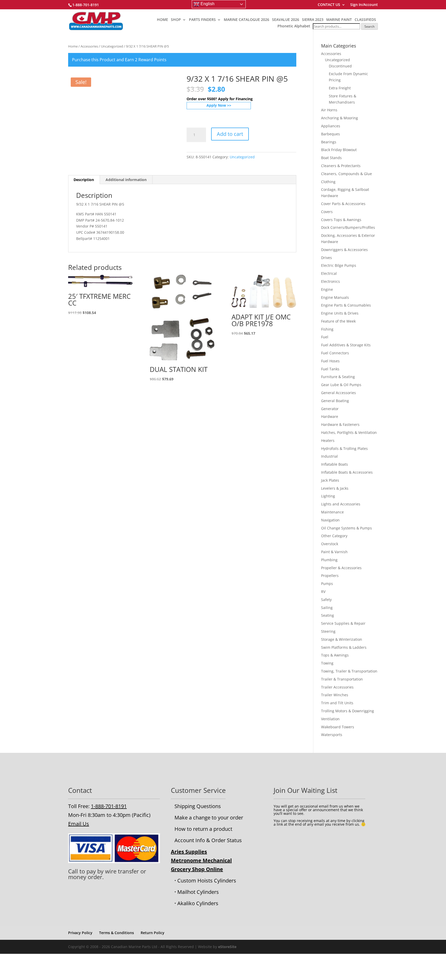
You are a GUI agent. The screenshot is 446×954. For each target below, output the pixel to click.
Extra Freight (340, 87)
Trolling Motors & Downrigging (347, 710)
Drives (326, 257)
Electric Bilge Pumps (338, 265)
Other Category (334, 535)
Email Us (78, 823)
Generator (330, 408)
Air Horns (329, 109)
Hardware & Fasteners (340, 424)
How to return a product (203, 828)
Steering (328, 631)
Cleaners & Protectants (341, 165)
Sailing (327, 607)
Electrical (329, 273)
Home (73, 46)
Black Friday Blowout (339, 149)
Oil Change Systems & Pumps (346, 528)
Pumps (327, 583)
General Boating (335, 400)
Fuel (324, 336)
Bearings (328, 141)
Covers (327, 211)
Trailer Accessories (337, 687)
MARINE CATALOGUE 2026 (246, 20)
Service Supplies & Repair (343, 623)
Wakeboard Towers (337, 726)
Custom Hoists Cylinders (206, 880)
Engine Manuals (335, 297)
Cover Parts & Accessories (343, 203)
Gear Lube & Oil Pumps (341, 384)
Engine (327, 289)
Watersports (331, 734)
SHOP (176, 20)
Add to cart (230, 133)
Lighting (328, 496)
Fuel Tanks (330, 368)
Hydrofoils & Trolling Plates (344, 448)
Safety (326, 599)
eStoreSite (227, 946)
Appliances (330, 125)
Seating (327, 615)
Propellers (330, 575)
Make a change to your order (208, 817)
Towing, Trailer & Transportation (349, 671)
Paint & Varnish (334, 551)
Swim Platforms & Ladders (344, 647)
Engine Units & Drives (340, 313)
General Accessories (338, 392)
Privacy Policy (80, 932)
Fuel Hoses (330, 360)
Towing (327, 663)
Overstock (329, 543)
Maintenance (332, 512)
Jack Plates (330, 480)
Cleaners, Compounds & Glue (346, 173)
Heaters (327, 440)
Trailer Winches (334, 694)
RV (323, 591)
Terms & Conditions (116, 932)
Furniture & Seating (338, 376)
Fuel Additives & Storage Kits (346, 344)
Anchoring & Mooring (339, 117)
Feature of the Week (338, 321)
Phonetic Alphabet (293, 26)
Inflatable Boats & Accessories (347, 472)
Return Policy (152, 932)
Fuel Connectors (335, 352)
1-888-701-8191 (109, 806)
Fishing (327, 329)
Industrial (329, 456)
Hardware (329, 416)
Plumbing (329, 559)
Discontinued (340, 66)
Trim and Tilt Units (337, 702)
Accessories (89, 46)
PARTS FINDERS (202, 20)
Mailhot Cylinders (198, 891)
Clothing (328, 181)
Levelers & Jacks (334, 488)
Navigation (330, 520)
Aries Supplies (189, 851)
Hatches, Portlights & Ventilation (349, 432)
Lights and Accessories (340, 504)
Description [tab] (84, 179)
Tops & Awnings (335, 655)
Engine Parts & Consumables (346, 305)
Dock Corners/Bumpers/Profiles (348, 227)
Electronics (330, 281)
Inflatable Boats (334, 464)
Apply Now (216, 105)
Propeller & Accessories (341, 567)
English (207, 4)
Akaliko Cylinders (197, 903)
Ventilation (330, 718)
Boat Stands (331, 157)
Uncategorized (112, 46)
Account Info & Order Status (208, 840)
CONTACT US (329, 5)
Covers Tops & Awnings (341, 219)
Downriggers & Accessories (344, 249)
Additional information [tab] (126, 179)
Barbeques (330, 133)
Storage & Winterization (341, 639)
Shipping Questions (197, 806)
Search (369, 26)
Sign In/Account (364, 5)
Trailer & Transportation (342, 679)
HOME (162, 20)
